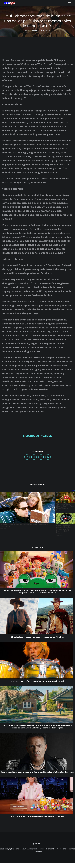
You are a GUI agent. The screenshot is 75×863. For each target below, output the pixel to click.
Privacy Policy (52, 849)
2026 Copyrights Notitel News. (13, 849)
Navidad (38, 852)
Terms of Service (67, 849)
